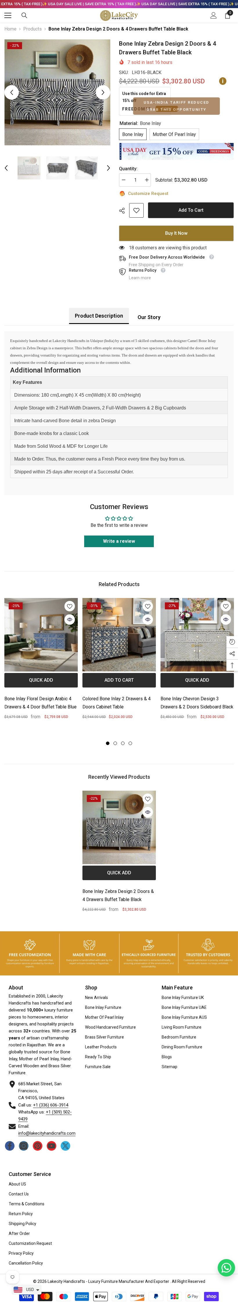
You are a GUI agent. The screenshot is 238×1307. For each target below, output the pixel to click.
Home (10, 29)
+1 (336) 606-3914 (50, 1105)
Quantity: (128, 168)
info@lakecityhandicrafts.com (46, 1133)
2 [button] (115, 743)
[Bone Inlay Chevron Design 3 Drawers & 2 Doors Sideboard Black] (197, 635)
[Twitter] (65, 1146)
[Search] (24, 15)
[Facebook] (10, 1146)
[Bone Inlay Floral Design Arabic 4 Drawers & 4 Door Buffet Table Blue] (41, 635)
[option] (57, 92)
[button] (11, 92)
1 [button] (107, 743)
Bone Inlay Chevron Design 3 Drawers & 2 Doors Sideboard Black (197, 703)
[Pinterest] (37, 1146)
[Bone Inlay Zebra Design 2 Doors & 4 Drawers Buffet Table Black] (119, 827)
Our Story (149, 317)
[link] (136, 210)
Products (32, 29)
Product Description (99, 316)
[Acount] (213, 15)
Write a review (119, 541)
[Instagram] (23, 1146)
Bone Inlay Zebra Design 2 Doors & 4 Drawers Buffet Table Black (118, 895)
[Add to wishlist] (69, 606)
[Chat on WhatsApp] (226, 1267)
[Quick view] (69, 619)
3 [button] (123, 743)
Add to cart (190, 209)
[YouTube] (51, 1146)
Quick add (41, 680)
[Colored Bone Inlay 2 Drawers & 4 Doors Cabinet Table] (119, 635)
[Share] (124, 211)
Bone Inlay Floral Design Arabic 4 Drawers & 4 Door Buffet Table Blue (40, 703)
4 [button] (130, 743)
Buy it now (176, 233)
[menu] (7, 15)
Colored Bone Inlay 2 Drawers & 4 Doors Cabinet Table (116, 703)
